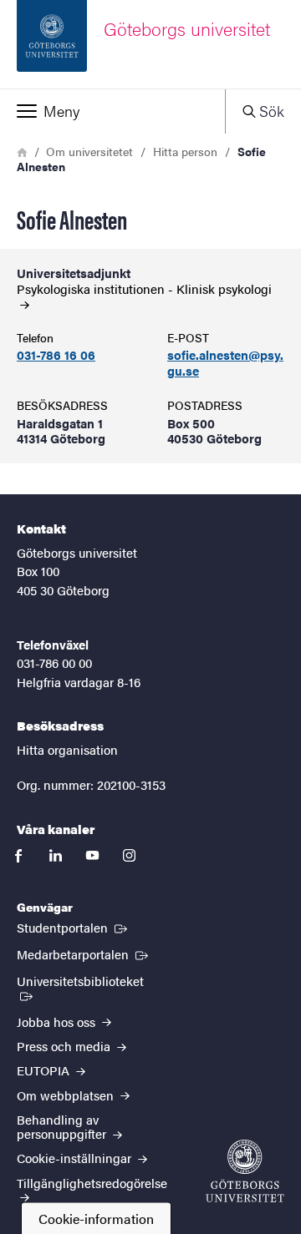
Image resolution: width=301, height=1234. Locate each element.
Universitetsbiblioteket (88, 980)
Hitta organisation (67, 749)
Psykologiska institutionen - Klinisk (144, 289)
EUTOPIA (45, 1070)
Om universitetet (89, 151)
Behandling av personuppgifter (63, 1126)
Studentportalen (73, 927)
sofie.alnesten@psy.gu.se (225, 363)
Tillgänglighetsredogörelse (92, 1182)
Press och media (65, 1045)
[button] (112, 111)
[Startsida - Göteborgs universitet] (245, 1171)
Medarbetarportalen (84, 953)
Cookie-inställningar (76, 1157)
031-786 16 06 (56, 355)
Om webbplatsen (67, 1095)
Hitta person (185, 151)
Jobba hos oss (58, 1021)
